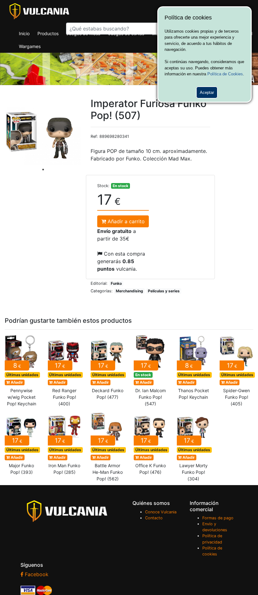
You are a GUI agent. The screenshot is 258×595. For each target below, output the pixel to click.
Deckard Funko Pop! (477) (107, 369)
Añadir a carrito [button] (125, 221)
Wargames (30, 46)
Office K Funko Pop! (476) (150, 444)
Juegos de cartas (126, 33)
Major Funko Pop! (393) (21, 444)
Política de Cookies (225, 74)
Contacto (154, 518)
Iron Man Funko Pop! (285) (64, 444)
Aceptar (207, 92)
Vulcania (39, 11)
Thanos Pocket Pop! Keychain (193, 369)
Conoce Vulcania (161, 512)
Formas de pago (217, 518)
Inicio (24, 33)
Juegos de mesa (83, 33)
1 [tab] (43, 169)
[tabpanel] (43, 136)
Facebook (35, 574)
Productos (48, 33)
